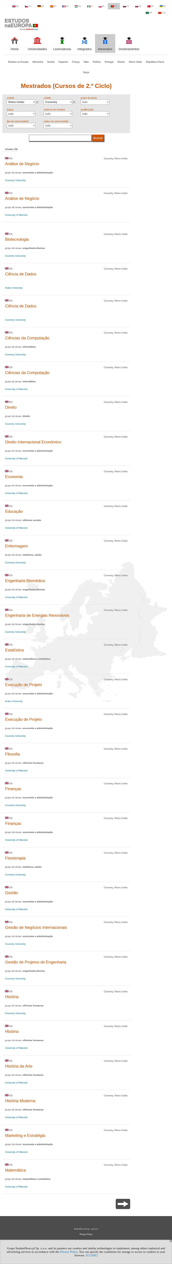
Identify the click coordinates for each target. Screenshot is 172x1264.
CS (30, 6)
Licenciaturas (62, 49)
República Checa (155, 61)
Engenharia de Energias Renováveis (37, 615)
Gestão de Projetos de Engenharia (35, 962)
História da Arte (18, 1066)
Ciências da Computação (27, 338)
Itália (86, 61)
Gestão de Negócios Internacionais (36, 927)
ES (55, 6)
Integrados (84, 49)
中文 (164, 13)
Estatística (14, 650)
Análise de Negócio (22, 163)
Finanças (13, 788)
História (11, 996)
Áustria (51, 61)
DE (42, 6)
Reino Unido (135, 61)
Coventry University (15, 180)
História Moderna (20, 1101)
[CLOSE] (91, 1255)
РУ (127, 6)
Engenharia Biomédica (25, 580)
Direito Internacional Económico (33, 442)
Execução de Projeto (23, 684)
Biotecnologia (17, 239)
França (76, 61)
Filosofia (12, 754)
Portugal (109, 61)
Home (15, 49)
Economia (14, 476)
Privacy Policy (69, 1251)
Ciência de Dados (20, 274)
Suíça (86, 72)
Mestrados (105, 49)
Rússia (121, 61)
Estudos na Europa (18, 61)
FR (67, 6)
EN (17, 6)
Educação (14, 511)
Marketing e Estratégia (25, 1135)
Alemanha (37, 61)
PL (103, 6)
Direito (10, 407)
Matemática (15, 1170)
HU (79, 6)
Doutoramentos (129, 49)
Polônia (97, 61)
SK (140, 6)
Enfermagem (16, 546)
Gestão (11, 892)
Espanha (63, 61)
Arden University (14, 287)
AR (150, 13)
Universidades (37, 49)
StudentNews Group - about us (86, 1229)
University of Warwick (16, 215)
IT (92, 6)
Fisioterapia (15, 858)
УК (164, 6)
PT (115, 6)
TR (152, 6)
